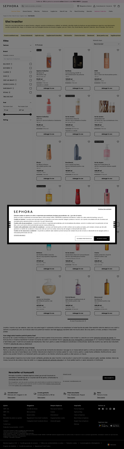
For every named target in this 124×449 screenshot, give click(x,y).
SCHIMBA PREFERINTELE (84, 238)
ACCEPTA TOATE (102, 238)
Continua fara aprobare (104, 209)
